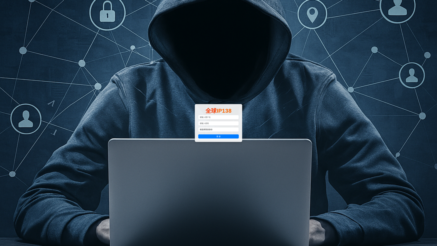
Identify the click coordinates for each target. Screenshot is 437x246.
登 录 (218, 136)
